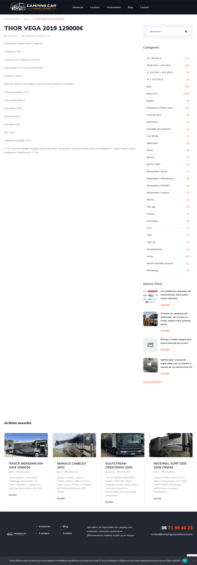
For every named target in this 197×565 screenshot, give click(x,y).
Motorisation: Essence (158, 192)
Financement (114, 7)
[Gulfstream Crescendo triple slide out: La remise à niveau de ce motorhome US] (150, 365)
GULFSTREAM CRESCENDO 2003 (119, 465)
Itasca (150, 150)
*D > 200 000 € (155, 79)
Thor (48, 36)
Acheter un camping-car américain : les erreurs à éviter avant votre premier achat (176, 319)
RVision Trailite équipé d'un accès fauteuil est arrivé (176, 341)
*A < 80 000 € (154, 58)
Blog (130, 7)
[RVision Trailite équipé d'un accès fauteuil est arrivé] (150, 345)
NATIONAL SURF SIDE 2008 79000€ (170, 465)
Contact (144, 7)
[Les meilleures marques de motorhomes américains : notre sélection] (150, 296)
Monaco (151, 157)
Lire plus (165, 304)
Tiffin (149, 235)
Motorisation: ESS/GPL (158, 185)
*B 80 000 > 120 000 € (36, 36)
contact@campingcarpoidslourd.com (172, 534)
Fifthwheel (152, 121)
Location (95, 7)
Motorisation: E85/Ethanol (160, 178)
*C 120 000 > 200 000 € (160, 72)
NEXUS (150, 199)
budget (150, 100)
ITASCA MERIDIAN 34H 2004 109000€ (26, 465)
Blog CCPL (152, 93)
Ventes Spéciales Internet (160, 263)
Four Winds (152, 136)
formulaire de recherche (159, 128)
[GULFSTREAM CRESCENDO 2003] (122, 445)
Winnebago (153, 270)
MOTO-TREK (153, 164)
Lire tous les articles (152, 381)
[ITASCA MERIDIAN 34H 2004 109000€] (26, 445)
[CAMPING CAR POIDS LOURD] (33, 7)
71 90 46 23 (177, 527)
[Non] (193, 560)
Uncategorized (154, 249)
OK (185, 561)
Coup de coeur (154, 114)
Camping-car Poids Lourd (159, 107)
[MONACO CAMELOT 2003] (74, 445)
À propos (44, 533)
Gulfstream (152, 143)
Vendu (150, 256)
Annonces (77, 7)
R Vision (151, 213)
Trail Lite (151, 242)
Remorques (152, 220)
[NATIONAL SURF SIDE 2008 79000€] (171, 445)
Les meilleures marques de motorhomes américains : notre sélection (176, 295)
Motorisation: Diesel (157, 171)
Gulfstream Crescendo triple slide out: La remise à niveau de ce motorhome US (176, 363)
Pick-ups (151, 206)
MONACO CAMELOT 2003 (71, 465)
